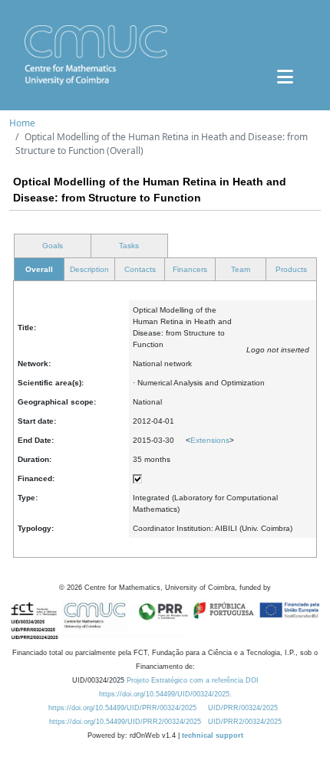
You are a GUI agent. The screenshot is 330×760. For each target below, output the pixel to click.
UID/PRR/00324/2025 (243, 708)
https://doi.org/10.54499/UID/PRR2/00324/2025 (125, 722)
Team (240, 269)
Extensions (209, 440)
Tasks (129, 245)
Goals (52, 245)
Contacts (140, 269)
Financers (190, 269)
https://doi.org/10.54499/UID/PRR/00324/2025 (122, 708)
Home (22, 122)
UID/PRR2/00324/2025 (245, 722)
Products (291, 269)
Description (89, 269)
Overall (39, 269)
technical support (212, 735)
